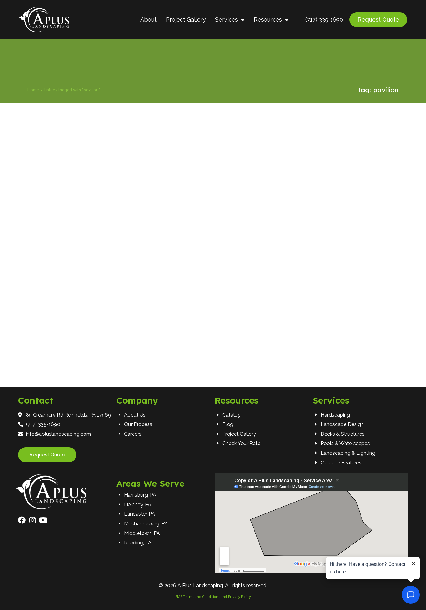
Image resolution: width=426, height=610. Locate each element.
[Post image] (213, 228)
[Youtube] (43, 520)
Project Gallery (186, 19)
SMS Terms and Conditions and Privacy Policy (213, 596)
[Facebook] (22, 520)
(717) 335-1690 (324, 19)
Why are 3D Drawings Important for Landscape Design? (117, 337)
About (148, 19)
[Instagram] (32, 520)
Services (226, 19)
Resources (268, 19)
